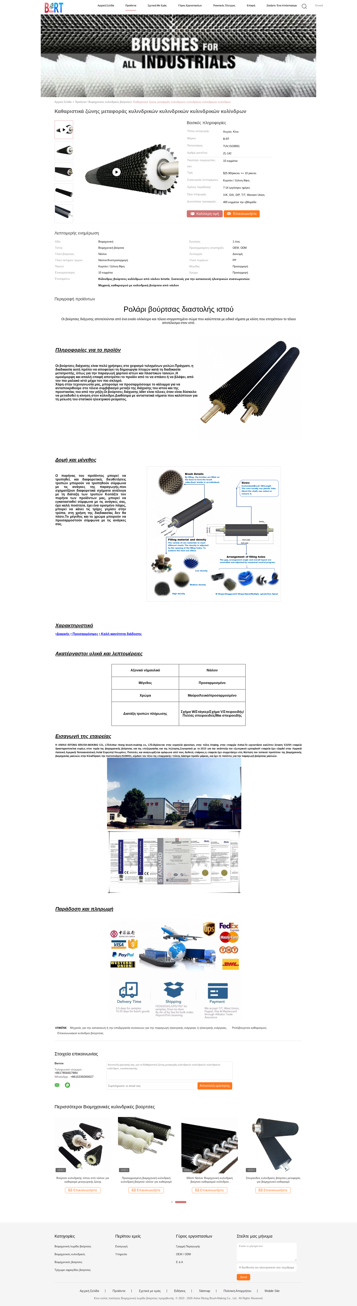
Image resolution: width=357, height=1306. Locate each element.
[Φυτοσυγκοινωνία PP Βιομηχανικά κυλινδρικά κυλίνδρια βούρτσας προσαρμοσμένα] (83, 1145)
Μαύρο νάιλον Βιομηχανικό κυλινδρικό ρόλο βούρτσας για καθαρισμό (209, 1179)
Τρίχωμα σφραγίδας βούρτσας (73, 1270)
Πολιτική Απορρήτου (237, 1290)
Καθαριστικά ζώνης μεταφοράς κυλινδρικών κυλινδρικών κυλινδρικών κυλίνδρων (182, 101)
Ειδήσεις (180, 1290)
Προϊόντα (130, 5)
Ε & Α (179, 1262)
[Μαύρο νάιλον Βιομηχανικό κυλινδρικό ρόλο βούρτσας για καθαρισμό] (209, 1145)
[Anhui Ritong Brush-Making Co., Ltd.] (54, 7)
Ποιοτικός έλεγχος (224, 5)
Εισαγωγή (121, 1246)
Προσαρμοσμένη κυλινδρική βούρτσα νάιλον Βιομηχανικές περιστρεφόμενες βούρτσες (146, 1179)
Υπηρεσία (121, 1254)
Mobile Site (272, 1290)
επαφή (251, 5)
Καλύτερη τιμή (207, 214)
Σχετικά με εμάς (157, 5)
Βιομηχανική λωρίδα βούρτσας (73, 1246)
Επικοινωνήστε (244, 214)
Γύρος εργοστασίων (190, 5)
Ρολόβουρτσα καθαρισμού (249, 1027)
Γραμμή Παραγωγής (188, 1246)
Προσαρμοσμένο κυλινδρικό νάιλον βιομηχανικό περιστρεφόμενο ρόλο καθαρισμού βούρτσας (273, 1180)
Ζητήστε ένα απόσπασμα (282, 5)
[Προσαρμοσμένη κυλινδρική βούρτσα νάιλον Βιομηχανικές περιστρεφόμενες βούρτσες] (146, 1145)
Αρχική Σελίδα (106, 5)
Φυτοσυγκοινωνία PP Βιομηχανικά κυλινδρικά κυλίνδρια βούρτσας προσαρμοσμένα (83, 1179)
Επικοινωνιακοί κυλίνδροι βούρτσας (80, 1033)
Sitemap (204, 1290)
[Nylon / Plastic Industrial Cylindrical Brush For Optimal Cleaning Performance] (127, 222)
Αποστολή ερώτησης (215, 1085)
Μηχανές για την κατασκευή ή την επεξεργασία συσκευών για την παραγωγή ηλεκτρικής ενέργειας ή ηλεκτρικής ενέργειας (148, 1027)
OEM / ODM (183, 1254)
